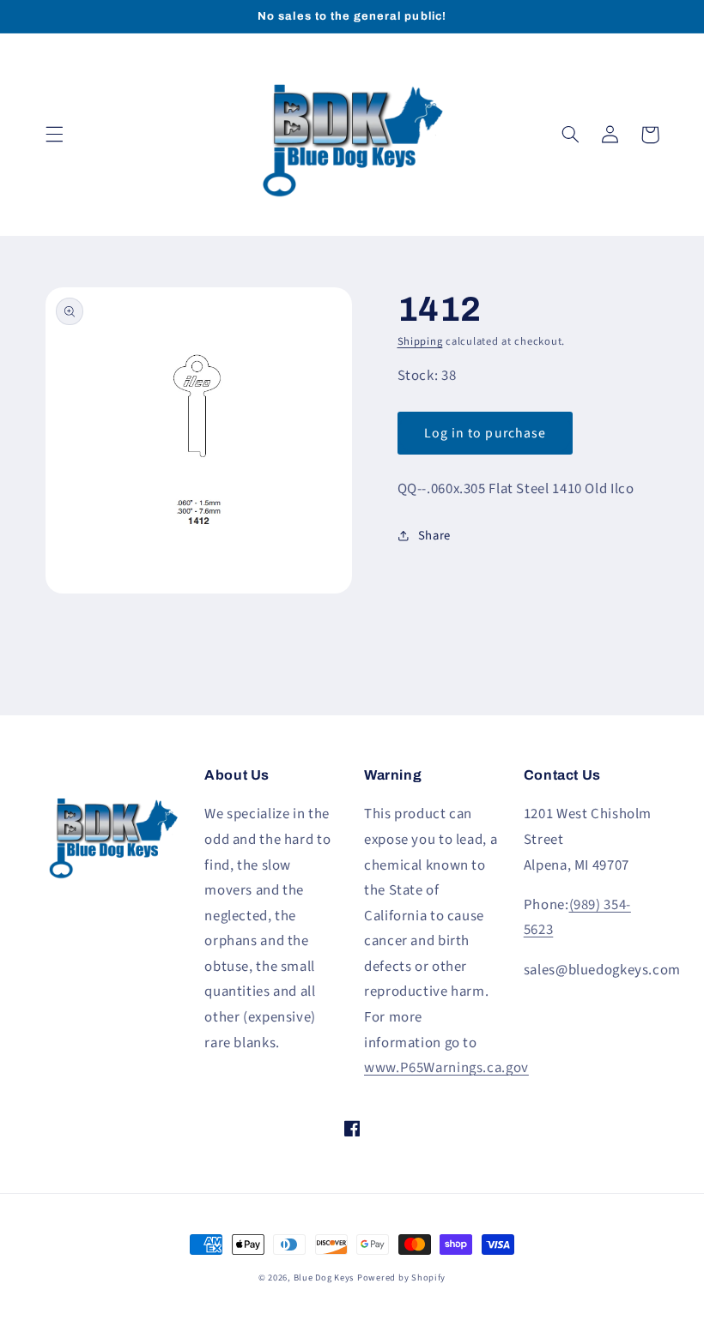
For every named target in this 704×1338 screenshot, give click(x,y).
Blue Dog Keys (324, 1277)
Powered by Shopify (401, 1277)
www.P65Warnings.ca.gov (446, 1068)
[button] (54, 134)
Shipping (420, 341)
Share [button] (434, 536)
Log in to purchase (485, 433)
